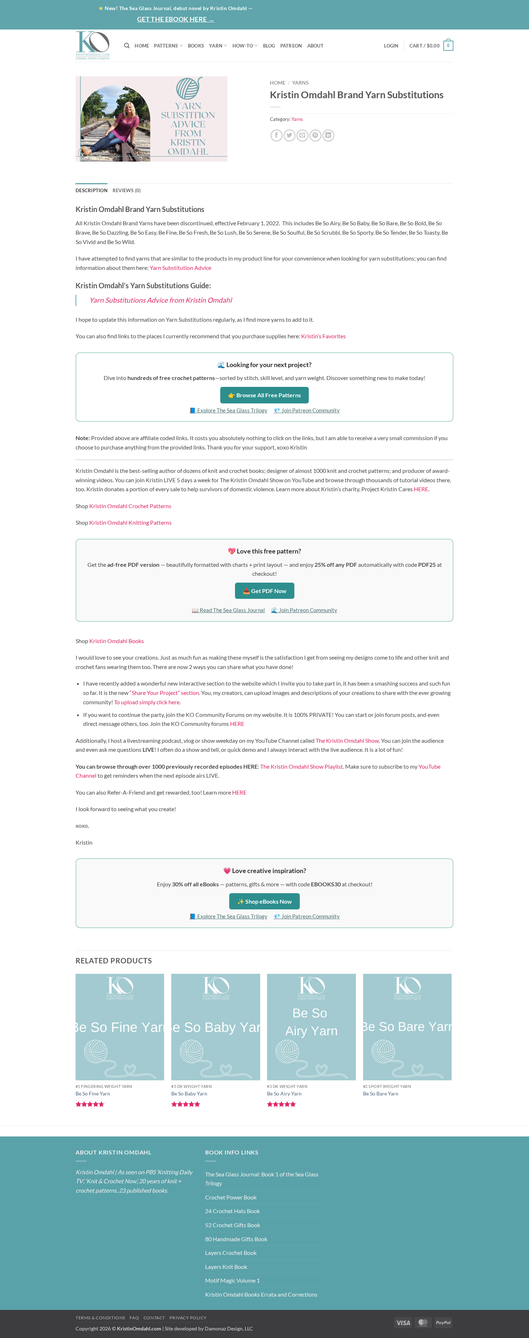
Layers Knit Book (226, 1266)
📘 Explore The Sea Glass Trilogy (228, 410)
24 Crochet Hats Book (232, 1210)
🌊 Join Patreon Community (304, 610)
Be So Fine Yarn (93, 1093)
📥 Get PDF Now (264, 590)
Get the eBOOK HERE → (175, 19)
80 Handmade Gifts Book (236, 1238)
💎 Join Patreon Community (306, 410)
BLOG (370, 8)
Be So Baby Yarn (189, 1093)
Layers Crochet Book (231, 1252)
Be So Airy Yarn (284, 1093)
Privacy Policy (188, 1317)
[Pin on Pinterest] (315, 135)
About (340, 8)
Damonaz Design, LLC (229, 1328)
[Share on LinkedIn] (328, 135)
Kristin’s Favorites (323, 336)
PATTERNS (166, 46)
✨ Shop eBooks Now (264, 901)
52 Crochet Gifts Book (232, 1224)
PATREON (291, 46)
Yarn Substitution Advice (180, 267)
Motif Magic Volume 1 (232, 1280)
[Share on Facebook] (276, 135)
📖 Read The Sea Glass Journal (228, 610)
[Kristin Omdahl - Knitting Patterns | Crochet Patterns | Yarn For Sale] (94, 46)
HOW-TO (242, 46)
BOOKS (196, 46)
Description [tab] (92, 190)
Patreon (399, 8)
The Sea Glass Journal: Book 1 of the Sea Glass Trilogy (261, 1179)
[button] (425, 21)
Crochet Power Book (231, 1197)
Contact (435, 8)
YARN (215, 46)
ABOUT (315, 46)
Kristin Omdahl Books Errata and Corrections (261, 1294)
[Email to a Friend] (302, 135)
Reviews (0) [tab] (127, 190)
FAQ (134, 1317)
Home (313, 8)
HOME (142, 46)
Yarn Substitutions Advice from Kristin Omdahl (160, 300)
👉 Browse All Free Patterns (264, 395)
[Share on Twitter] (289, 135)
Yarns (300, 83)
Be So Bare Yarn (380, 1093)
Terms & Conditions (100, 1317)
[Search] (127, 46)
